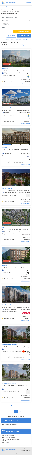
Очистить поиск (9, 39)
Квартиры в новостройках (12, 6)
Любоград (5, 265)
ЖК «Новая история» (8, 435)
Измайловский (6, 305)
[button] (16, 406)
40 (2, 239)
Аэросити (5, 68)
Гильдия (4, 147)
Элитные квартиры (15, 11)
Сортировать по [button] (26, 45)
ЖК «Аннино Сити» (7, 441)
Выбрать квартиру (25, 84)
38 (2, 318)
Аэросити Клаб (6, 108)
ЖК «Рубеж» (5, 442)
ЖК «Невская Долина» (8, 437)
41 (2, 121)
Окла (3, 227)
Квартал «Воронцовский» (9, 344)
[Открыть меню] (30, 3)
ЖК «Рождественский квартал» (11, 439)
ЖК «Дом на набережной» (9, 424)
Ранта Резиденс (7, 188)
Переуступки (4, 11)
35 (2, 397)
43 (2, 81)
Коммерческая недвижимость (9, 13)
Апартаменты (20, 9)
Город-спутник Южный (9, 383)
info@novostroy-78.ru (26, 450)
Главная (3, 6)
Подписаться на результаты (23, 39)
